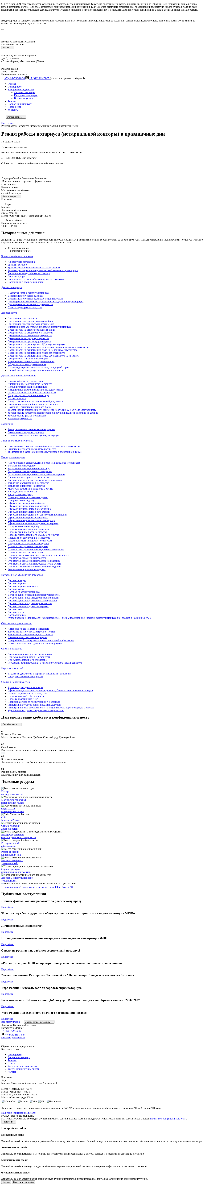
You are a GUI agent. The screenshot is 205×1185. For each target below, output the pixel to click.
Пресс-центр (14, 106)
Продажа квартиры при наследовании (28, 529)
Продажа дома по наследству (23, 526)
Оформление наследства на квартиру (28, 506)
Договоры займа (17, 615)
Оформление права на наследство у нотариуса (33, 523)
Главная (12, 83)
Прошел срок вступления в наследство (29, 537)
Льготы (12, 1071)
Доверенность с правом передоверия (28, 358)
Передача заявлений (12, 668)
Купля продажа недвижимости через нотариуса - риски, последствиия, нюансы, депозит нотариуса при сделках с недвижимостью (79, 617)
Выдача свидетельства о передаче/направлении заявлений (39, 673)
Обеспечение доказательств (16, 623)
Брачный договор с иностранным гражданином (34, 267)
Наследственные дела (13, 457)
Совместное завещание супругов (26, 432)
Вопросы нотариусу (19, 1057)
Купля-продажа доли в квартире (25, 687)
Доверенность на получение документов (30, 335)
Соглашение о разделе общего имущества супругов (36, 279)
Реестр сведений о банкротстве (10, 844)
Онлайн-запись (10, 724)
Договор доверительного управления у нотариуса (35, 480)
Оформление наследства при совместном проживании (37, 514)
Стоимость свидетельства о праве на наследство (34, 566)
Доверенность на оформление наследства (30, 332)
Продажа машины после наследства (27, 532)
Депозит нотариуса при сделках (25, 295)
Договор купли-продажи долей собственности (33, 597)
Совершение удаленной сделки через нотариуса (34, 404)
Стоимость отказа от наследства (25, 552)
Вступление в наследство (22, 465)
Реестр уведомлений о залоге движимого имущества (18, 836)
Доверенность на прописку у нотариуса (29, 341)
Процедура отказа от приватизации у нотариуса (34, 701)
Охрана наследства (11, 648)
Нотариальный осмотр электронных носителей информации (41, 640)
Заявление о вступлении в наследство (28, 483)
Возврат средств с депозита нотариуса (28, 292)
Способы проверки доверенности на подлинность (35, 370)
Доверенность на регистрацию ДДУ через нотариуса (37, 344)
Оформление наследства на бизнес (27, 503)
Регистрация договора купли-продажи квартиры (34, 704)
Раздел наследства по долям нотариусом (30, 540)
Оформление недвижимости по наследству (31, 520)
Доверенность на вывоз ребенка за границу (31, 329)
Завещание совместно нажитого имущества (31, 429)
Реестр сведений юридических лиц (11, 853)
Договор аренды (17, 580)
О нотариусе (14, 86)
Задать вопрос (10, 196)
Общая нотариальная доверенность (27, 364)
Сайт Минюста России (10, 818)
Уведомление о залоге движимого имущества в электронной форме (45, 451)
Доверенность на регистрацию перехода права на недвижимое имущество (48, 347)
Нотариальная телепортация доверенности (31, 361)
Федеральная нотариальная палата (12, 810)
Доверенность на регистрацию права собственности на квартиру (43, 355)
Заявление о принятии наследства (26, 485)
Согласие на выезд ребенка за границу (29, 273)
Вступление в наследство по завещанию (30, 471)
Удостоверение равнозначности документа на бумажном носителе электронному (52, 409)
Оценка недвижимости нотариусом (27, 693)
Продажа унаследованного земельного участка (33, 534)
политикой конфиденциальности (168, 1118)
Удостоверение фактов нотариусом (27, 415)
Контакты (13, 109)
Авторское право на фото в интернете (28, 628)
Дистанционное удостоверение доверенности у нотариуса (39, 326)
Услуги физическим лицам (22, 1066)
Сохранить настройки (23, 1182)
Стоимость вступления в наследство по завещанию (36, 549)
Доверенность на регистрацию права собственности (36, 352)
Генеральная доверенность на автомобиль (30, 321)
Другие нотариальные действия (18, 375)
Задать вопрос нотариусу (38, 1022)
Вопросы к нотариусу (20, 104)
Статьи (11, 1063)
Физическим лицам (24, 92)
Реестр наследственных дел (12, 792)
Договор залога (16, 589)
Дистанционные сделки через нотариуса (30, 384)
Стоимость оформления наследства (27, 558)
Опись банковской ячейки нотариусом (29, 657)
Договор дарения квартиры (23, 586)
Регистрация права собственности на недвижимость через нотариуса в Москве (51, 707)
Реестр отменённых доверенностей (12, 862)
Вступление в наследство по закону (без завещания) (36, 474)
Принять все (9, 1122)
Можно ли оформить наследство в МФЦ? (30, 488)
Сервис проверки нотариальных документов (16, 870)
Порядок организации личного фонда (28, 395)
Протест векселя (17, 398)
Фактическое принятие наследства (26, 569)
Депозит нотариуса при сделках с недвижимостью (35, 298)
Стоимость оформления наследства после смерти (35, 563)
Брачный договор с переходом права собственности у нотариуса (43, 270)
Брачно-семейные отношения (17, 256)
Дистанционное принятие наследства (28, 477)
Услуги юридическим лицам (23, 1069)
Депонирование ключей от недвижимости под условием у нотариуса (45, 301)
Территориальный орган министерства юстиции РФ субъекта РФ (37, 887)
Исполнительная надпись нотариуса (27, 386)
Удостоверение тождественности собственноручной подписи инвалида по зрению (53, 412)
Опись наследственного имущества (27, 659)
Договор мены (16, 609)
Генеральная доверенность (22, 318)
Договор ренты (16, 612)
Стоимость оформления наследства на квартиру (34, 560)
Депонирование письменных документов (30, 304)
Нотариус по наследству (21, 500)
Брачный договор (17, 264)
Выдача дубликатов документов (25, 381)
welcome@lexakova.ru (13, 1037)
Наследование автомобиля (22, 491)
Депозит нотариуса (11, 287)
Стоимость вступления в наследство (28, 546)
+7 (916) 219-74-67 (39, 78)
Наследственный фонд (20, 494)
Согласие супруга (17, 276)
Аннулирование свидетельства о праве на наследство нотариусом (44, 462)
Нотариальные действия (21, 89)
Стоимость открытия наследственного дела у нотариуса (38, 555)
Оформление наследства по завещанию (29, 508)
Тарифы (12, 101)
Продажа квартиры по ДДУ (23, 699)
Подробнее (7, 907)
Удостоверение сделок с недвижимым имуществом (36, 710)
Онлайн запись (14, 117)
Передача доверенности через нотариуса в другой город (38, 367)
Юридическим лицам (25, 95)
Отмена (6, 1182)
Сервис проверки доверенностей (10, 827)
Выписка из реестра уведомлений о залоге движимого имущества (44, 446)
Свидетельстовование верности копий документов (35, 401)
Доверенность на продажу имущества (28, 338)
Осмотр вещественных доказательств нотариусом (35, 643)
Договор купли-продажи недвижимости (30, 603)
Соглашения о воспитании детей (26, 282)
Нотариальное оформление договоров (22, 575)
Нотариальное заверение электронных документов (35, 389)
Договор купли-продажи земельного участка (32, 600)
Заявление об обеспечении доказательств (30, 634)
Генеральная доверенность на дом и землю (31, 324)
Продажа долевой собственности (26, 696)
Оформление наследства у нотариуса (28, 517)
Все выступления (11, 1021)
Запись (6, 47)
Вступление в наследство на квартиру (28, 468)
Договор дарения (17, 583)
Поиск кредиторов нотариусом (25, 307)
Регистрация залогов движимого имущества (32, 449)
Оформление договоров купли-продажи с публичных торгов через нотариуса (50, 690)
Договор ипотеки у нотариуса (24, 591)
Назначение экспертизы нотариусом (27, 637)
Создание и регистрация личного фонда (30, 407)
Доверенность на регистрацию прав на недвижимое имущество (43, 350)
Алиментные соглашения (21, 261)
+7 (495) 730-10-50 (14, 78)
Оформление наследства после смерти (29, 511)
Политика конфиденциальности (18, 1112)
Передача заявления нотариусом (25, 676)
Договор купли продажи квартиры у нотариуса (34, 594)
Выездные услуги (23, 98)
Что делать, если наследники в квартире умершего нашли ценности (45, 662)
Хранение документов (20, 418)
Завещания (7, 424)
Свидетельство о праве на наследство (28, 543)
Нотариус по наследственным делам (28, 497)
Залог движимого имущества (17, 440)
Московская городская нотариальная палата (13, 801)
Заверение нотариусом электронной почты (31, 631)
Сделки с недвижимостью (15, 682)
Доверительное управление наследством (30, 654)
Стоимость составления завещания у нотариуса (34, 435)
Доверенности (9, 312)
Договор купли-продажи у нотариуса (28, 606)
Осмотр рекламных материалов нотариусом (32, 392)
